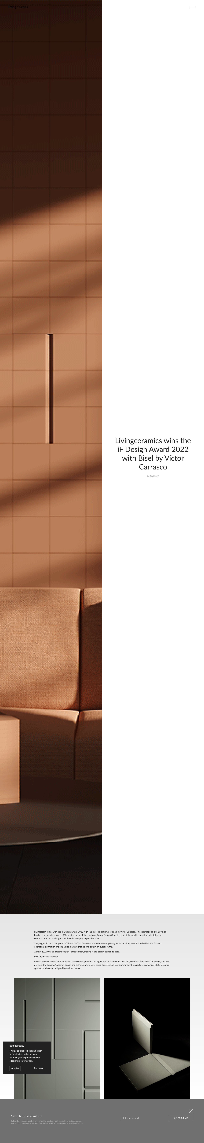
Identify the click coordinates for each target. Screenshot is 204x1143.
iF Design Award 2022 (72, 932)
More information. (24, 1061)
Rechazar (38, 1068)
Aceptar (15, 1068)
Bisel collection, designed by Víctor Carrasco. (114, 932)
